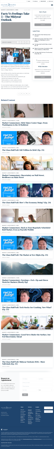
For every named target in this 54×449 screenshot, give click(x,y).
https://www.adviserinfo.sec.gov (28, 439)
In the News (38, 421)
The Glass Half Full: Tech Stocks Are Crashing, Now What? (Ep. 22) (27, 308)
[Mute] (25, 63)
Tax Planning (30, 417)
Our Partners (23, 414)
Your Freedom (38, 416)
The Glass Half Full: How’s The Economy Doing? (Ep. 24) (26, 202)
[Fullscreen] (29, 63)
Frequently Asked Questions (23, 416)
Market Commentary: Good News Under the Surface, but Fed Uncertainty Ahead (26, 336)
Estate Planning (29, 415)
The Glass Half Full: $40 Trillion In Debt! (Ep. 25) (23, 150)
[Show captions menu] (23, 63)
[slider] (14, 63)
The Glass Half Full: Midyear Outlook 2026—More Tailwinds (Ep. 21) (23, 363)
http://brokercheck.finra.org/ (37, 439)
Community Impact (23, 420)
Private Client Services (30, 420)
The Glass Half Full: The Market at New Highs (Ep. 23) (25, 255)
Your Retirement (38, 413)
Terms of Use (10, 442)
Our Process (23, 411)
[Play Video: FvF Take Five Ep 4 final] (15, 55)
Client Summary (48, 411)
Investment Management (30, 413)
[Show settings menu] (27, 63)
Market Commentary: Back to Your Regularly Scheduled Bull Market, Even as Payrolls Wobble (26, 229)
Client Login (51, 1)
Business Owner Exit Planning (30, 422)
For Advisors (35, 1)
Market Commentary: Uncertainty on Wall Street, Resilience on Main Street (43, 49)
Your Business (38, 411)
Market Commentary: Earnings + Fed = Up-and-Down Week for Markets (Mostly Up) (25, 281)
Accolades (23, 422)
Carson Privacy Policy (4, 442)
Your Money (38, 409)
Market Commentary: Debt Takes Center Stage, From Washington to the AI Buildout (43, 40)
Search (29, 1)
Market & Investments (38, 419)
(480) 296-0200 (43, 1)
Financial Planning (30, 410)
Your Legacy (38, 415)
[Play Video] (2, 63)
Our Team (22, 412)
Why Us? (22, 409)
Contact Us (43, 24)
